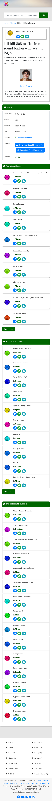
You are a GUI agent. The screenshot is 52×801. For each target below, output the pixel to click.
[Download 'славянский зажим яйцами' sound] (24, 576)
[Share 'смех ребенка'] (19, 662)
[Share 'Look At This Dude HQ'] (19, 259)
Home (6, 23)
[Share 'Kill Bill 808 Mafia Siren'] (22, 36)
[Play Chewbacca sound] (7, 467)
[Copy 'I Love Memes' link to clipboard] (15, 275)
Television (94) (12, 769)
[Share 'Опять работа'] (19, 428)
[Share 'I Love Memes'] (19, 275)
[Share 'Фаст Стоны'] (19, 648)
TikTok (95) (37, 769)
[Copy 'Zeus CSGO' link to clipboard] (15, 228)
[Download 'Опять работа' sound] (24, 428)
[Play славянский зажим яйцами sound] (7, 572)
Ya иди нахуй (18, 611)
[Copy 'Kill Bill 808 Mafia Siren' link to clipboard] (18, 36)
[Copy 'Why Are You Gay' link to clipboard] (15, 290)
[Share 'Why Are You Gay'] (19, 290)
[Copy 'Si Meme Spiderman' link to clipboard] (15, 371)
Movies (13, 23)
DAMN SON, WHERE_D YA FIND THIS (28, 298)
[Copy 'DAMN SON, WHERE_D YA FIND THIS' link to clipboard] (15, 306)
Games (18, 352)
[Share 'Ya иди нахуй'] (19, 619)
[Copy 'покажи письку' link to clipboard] (15, 633)
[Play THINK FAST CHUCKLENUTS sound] (7, 240)
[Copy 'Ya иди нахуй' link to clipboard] (15, 619)
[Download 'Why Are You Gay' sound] (24, 290)
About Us (7, 783)
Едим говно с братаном (22, 597)
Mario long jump (19, 313)
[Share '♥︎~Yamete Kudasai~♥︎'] (19, 562)
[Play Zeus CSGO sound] (7, 224)
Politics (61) (11, 758)
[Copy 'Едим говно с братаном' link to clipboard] (15, 605)
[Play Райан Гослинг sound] (7, 208)
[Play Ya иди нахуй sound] (7, 615)
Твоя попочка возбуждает (23, 582)
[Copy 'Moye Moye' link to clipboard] (15, 399)
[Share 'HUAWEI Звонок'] (19, 690)
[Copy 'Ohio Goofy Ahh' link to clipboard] (15, 457)
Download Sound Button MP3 (31, 145)
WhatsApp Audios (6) (40, 774)
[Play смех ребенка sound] (7, 658)
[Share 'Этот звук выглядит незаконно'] (19, 548)
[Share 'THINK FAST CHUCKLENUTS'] (19, 243)
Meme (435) (37, 747)
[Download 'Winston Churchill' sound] (24, 197)
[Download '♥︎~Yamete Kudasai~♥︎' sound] (24, 562)
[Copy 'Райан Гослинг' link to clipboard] (15, 212)
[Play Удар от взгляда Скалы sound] (7, 410)
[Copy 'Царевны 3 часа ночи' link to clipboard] (15, 705)
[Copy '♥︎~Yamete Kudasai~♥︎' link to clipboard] (15, 562)
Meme (17, 367)
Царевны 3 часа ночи (21, 697)
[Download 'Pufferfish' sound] (24, 442)
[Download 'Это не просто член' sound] (24, 533)
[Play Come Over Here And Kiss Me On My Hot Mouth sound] (7, 177)
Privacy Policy (25, 783)
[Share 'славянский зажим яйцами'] (19, 576)
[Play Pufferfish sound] (7, 439)
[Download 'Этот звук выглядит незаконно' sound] (24, 548)
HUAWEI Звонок (19, 682)
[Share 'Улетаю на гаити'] (19, 719)
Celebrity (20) (38, 742)
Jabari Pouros (43, 780)
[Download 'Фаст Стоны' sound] (24, 648)
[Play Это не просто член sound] (7, 529)
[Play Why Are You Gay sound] (7, 286)
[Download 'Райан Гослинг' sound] (24, 212)
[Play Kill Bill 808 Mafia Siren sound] (10, 33)
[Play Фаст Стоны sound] (7, 644)
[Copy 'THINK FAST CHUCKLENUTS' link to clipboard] (15, 243)
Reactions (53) (12, 763)
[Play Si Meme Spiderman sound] (7, 367)
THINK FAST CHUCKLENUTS (25, 235)
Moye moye (17, 391)
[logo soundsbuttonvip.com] (6, 4)
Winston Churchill (20, 188)
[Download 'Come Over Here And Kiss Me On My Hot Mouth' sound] (24, 181)
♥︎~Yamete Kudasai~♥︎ (21, 554)
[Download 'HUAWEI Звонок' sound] (24, 690)
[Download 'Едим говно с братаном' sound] (24, 605)
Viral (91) (10, 774)
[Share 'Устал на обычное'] (19, 676)
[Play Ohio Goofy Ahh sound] (7, 453)
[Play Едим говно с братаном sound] (7, 601)
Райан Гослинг (18, 204)
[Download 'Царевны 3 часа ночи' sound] (24, 705)
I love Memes (18, 266)
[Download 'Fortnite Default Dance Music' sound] (24, 485)
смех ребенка (18, 654)
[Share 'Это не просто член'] (19, 533)
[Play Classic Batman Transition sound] (7, 353)
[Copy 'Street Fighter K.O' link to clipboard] (15, 385)
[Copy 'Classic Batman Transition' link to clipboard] (15, 357)
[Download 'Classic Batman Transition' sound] (24, 357)
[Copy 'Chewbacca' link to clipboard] (15, 471)
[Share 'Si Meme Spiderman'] (19, 371)
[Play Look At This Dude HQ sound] (7, 255)
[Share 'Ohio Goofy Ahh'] (19, 457)
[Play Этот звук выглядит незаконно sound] (7, 544)
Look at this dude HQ (21, 251)
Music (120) (37, 753)
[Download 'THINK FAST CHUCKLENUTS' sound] (24, 243)
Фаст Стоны (18, 639)
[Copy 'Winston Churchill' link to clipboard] (15, 197)
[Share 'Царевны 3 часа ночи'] (19, 705)
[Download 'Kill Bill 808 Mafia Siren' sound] (27, 36)
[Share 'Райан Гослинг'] (19, 212)
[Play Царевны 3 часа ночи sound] (7, 701)
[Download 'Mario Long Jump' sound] (24, 321)
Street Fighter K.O (20, 377)
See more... (8, 491)
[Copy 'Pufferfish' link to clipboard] (15, 442)
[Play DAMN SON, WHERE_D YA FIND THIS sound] (7, 302)
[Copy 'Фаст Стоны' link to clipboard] (15, 648)
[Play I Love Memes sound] (7, 271)
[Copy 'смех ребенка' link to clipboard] (15, 662)
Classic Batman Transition (22, 348)
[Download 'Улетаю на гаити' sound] (24, 719)
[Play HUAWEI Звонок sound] (7, 687)
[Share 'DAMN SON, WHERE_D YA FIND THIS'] (19, 306)
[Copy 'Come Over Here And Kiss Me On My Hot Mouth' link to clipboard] (15, 181)
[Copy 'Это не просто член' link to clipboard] (15, 533)
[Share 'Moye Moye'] (19, 399)
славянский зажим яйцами (23, 568)
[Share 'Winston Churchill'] (19, 197)
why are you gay (19, 282)
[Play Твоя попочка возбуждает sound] (7, 587)
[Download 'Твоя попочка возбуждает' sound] (24, 590)
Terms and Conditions (40, 783)
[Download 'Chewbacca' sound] (24, 471)
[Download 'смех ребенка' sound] (24, 662)
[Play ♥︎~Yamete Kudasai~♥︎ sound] (7, 558)
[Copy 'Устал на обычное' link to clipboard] (15, 676)
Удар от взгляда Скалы (22, 406)
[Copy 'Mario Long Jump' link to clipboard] (15, 321)
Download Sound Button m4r (31, 150)
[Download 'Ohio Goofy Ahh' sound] (24, 457)
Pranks (18, 672)
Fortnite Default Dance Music (24, 477)
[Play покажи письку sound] (7, 630)
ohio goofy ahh (18, 448)
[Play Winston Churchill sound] (7, 193)
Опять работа (18, 420)
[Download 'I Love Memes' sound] (24, 275)
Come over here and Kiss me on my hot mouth (30, 173)
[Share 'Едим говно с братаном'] (19, 605)
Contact (15, 783)
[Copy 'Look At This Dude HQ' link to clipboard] (15, 259)
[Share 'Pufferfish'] (19, 442)
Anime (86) (11, 742)
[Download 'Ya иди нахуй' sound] (24, 619)
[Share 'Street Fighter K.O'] (19, 385)
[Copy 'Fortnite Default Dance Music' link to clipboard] (15, 485)
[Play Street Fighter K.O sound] (7, 381)
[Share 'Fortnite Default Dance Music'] (19, 485)
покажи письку (19, 625)
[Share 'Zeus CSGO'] (19, 228)
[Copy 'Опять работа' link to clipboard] (15, 428)
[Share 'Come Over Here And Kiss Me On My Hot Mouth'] (19, 181)
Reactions (19, 529)
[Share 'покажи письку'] (19, 633)
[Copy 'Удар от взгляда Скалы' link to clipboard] (15, 414)
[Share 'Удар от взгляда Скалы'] (19, 414)
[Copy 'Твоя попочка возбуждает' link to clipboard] (15, 590)
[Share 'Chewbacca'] (19, 471)
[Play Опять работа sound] (7, 424)
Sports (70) (37, 763)
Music (17, 481)
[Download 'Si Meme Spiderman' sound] (24, 371)
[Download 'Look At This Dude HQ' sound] (24, 259)
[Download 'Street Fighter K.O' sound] (24, 385)
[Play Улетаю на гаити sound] (7, 715)
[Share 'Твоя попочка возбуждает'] (19, 590)
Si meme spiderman (20, 363)
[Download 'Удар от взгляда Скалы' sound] (24, 414)
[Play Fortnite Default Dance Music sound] (7, 481)
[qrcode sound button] (23, 138)
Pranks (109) (37, 758)
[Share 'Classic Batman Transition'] (19, 357)
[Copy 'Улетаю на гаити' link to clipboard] (15, 719)
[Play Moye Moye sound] (7, 396)
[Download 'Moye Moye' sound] (24, 399)
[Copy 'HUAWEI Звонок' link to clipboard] (15, 690)
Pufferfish (17, 434)
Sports (17, 410)
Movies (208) (11, 753)
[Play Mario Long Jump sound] (7, 318)
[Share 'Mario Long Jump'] (19, 321)
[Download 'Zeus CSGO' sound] (24, 228)
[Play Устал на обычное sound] (7, 672)
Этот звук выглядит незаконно (25, 539)
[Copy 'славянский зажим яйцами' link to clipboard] (15, 576)
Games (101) (11, 747)
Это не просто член (20, 525)
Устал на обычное (20, 668)
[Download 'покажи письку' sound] (24, 633)
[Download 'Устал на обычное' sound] (24, 676)
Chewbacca (17, 463)
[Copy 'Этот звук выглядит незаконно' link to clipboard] (15, 548)
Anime (18, 438)
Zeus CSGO (17, 220)
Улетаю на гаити (19, 711)
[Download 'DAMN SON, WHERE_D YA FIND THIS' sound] (24, 306)
